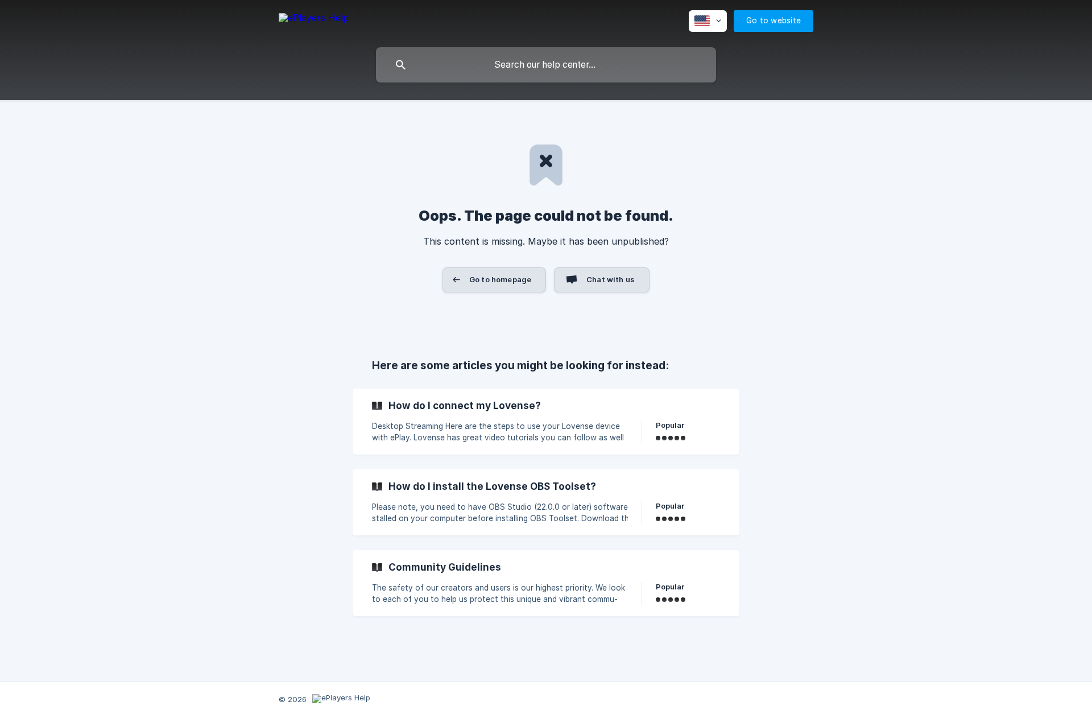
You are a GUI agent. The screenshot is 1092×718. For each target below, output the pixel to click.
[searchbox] (546, 64)
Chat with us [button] (610, 279)
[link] (546, 422)
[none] (314, 19)
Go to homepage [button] (500, 279)
